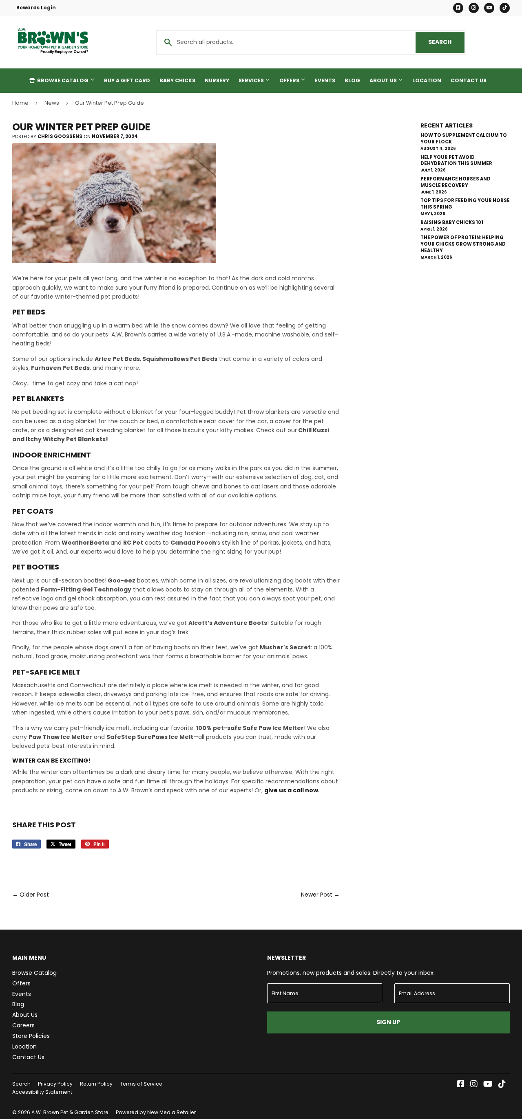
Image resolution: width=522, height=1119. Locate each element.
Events (325, 80)
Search (446, 42)
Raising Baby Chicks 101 (451, 222)
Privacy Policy (55, 1083)
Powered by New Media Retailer (156, 1112)
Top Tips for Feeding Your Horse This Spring (465, 203)
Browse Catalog (63, 80)
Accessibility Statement (42, 1091)
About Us (383, 80)
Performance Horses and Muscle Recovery (455, 182)
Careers (23, 1025)
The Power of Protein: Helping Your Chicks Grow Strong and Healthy (463, 244)
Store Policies (31, 1036)
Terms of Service (141, 1083)
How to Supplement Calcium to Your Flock (463, 138)
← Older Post (30, 894)
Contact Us (469, 80)
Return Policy (96, 1083)
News (51, 103)
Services (252, 80)
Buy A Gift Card (127, 80)
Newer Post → (320, 894)
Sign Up (388, 1022)
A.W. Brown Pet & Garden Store (69, 1112)
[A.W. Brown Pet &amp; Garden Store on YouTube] (488, 1085)
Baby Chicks (177, 80)
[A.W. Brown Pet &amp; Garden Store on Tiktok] (502, 1085)
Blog (352, 80)
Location (426, 80)
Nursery (217, 80)
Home (20, 103)
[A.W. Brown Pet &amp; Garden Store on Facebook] (460, 1085)
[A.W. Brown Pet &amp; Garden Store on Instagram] (474, 1085)
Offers (290, 80)
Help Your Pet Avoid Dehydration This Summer (456, 160)
